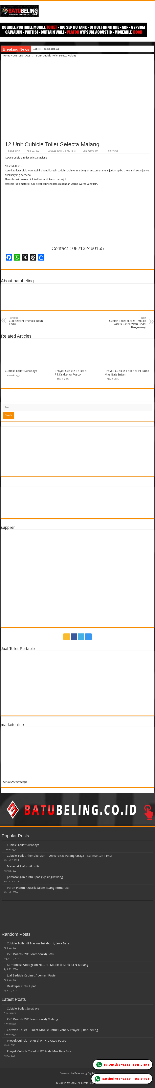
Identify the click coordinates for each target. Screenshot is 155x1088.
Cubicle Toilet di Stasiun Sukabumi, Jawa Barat (39, 943)
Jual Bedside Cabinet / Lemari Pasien (32, 975)
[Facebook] (74, 636)
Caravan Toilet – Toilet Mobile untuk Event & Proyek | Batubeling (52, 1030)
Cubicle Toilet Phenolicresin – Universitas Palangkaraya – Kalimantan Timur (60, 855)
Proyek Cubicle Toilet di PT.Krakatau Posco (71, 372)
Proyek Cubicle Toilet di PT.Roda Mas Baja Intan (40, 1051)
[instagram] (88, 636)
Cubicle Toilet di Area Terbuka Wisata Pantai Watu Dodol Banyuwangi (127, 323)
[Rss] (66, 636)
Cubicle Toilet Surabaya (46, 48)
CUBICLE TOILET (22, 55)
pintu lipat (70, 151)
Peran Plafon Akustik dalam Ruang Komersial (38, 888)
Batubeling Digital (84, 1073)
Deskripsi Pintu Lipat (21, 986)
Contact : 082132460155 (77, 248)
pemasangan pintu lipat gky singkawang (35, 877)
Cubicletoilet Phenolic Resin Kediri (26, 321)
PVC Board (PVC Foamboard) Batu (30, 954)
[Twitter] (81, 636)
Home (6, 55)
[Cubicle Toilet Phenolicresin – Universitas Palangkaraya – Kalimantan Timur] (3, 855)
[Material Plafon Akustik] (3, 866)
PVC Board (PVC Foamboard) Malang (32, 1019)
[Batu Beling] (77, 11)
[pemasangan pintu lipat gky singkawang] (3, 876)
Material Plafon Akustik (23, 866)
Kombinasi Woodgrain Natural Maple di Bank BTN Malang (47, 965)
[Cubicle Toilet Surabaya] (3, 844)
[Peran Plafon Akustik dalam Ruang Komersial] (3, 887)
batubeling (14, 151)
